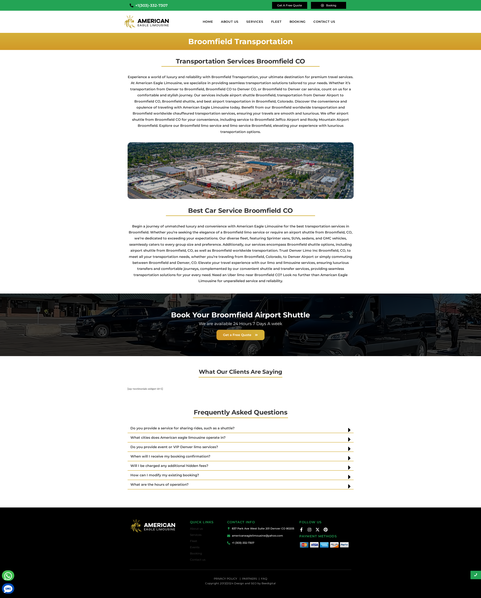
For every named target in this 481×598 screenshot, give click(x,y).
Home (208, 21)
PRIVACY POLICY (226, 578)
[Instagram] (309, 530)
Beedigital (269, 583)
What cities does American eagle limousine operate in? (177, 438)
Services (254, 21)
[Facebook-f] (301, 530)
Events (195, 547)
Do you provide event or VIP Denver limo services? (174, 447)
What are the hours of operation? (159, 484)
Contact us (198, 559)
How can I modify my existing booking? (164, 475)
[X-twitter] (317, 530)
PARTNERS (249, 578)
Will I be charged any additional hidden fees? (169, 466)
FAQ (264, 578)
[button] (241, 428)
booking (298, 21)
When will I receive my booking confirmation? (170, 456)
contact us (324, 21)
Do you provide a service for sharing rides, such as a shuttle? (182, 428)
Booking (196, 553)
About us (229, 21)
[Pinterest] (326, 530)
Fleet (276, 21)
